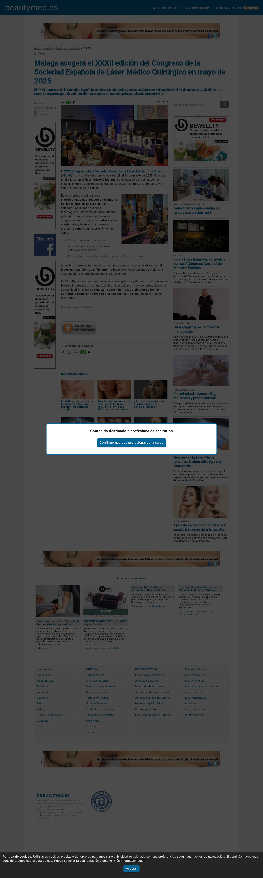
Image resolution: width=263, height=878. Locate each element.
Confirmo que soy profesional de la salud (132, 443)
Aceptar (131, 868)
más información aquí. (129, 860)
